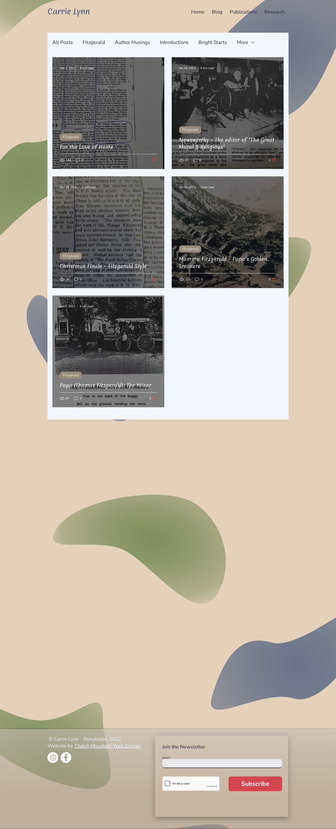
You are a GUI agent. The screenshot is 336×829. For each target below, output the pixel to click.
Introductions (174, 42)
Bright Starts (213, 42)
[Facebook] (66, 757)
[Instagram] (52, 757)
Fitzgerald (94, 42)
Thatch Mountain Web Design (107, 746)
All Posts (62, 42)
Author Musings (132, 42)
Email (165, 757)
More (242, 42)
